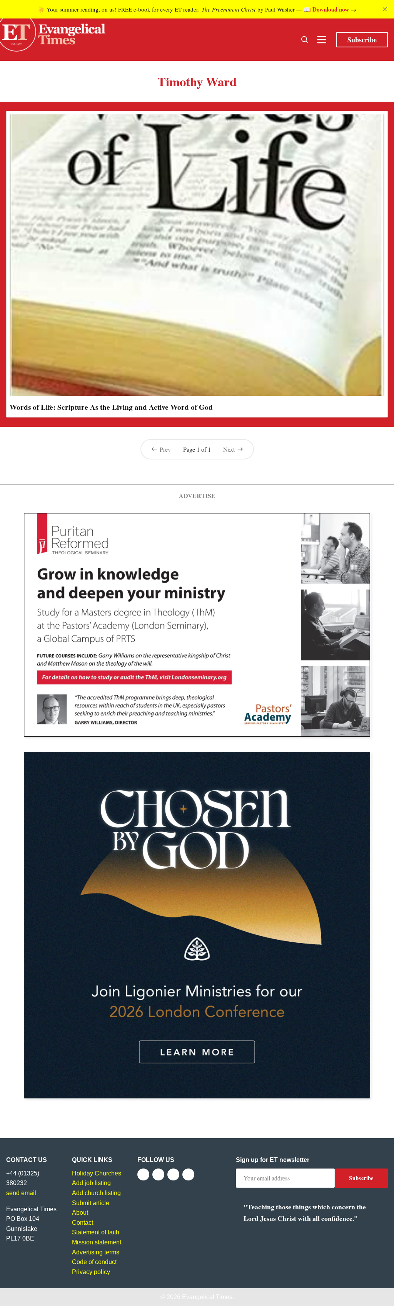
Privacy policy (91, 1272)
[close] (385, 9)
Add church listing (96, 1193)
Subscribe (362, 40)
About (80, 1212)
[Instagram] (173, 1174)
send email (21, 1193)
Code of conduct (94, 1262)
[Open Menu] (321, 39)
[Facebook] (143, 1174)
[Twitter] (158, 1174)
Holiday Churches (96, 1173)
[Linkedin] (188, 1174)
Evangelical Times (207, 1297)
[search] (305, 40)
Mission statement (96, 1242)
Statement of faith (95, 1232)
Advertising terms (95, 1252)
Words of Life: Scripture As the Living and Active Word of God (111, 407)
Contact (82, 1222)
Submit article (90, 1203)
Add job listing (91, 1183)
